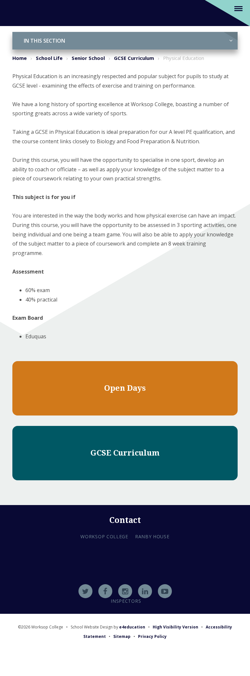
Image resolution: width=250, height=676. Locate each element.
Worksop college (104, 536)
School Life (49, 58)
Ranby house (152, 536)
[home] (20, 12)
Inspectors (126, 601)
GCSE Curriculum (134, 58)
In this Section (44, 40)
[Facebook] (105, 591)
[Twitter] (85, 591)
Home (19, 58)
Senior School (88, 58)
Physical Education (183, 58)
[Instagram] (125, 591)
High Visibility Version (175, 627)
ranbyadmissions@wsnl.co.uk (125, 574)
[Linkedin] (145, 591)
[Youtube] (165, 591)
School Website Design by (108, 627)
